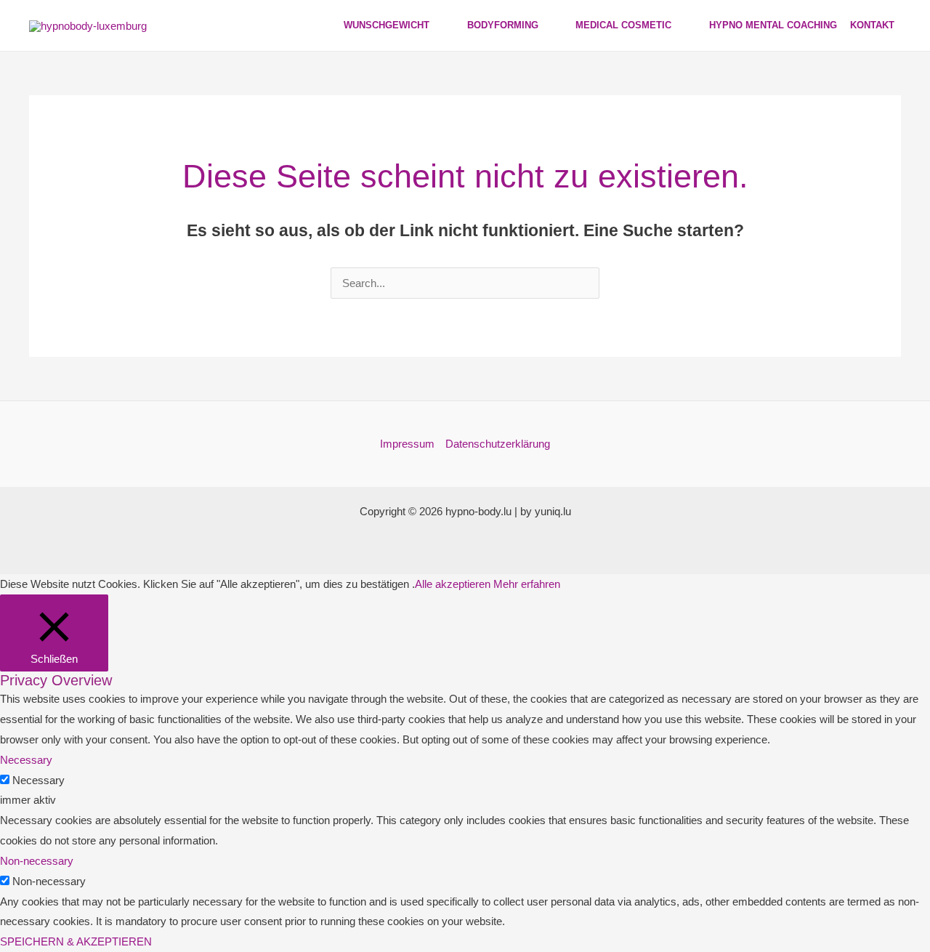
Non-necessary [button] (36, 861)
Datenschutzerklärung (497, 443)
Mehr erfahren (526, 584)
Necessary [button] (26, 760)
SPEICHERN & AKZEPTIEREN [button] (76, 941)
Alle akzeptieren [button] (452, 584)
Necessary (38, 780)
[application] (435, 25)
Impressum (407, 443)
